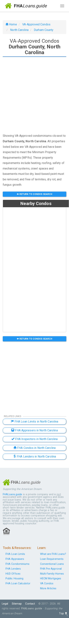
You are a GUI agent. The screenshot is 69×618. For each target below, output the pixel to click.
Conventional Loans (52, 564)
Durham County (43, 30)
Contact (30, 603)
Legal (5, 603)
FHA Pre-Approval (51, 568)
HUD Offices (13, 573)
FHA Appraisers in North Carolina (36, 430)
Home (12, 24)
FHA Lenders (13, 568)
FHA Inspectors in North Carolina (36, 439)
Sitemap (17, 603)
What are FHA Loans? (53, 554)
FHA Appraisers (15, 559)
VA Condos (47, 583)
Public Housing (14, 578)
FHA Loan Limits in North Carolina (36, 421)
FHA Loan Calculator (18, 583)
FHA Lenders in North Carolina (36, 456)
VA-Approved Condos (36, 24)
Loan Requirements (52, 559)
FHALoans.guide (12, 494)
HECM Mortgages (50, 578)
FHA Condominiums (18, 564)
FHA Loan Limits (15, 554)
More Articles (48, 588)
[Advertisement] (34, 95)
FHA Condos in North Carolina (36, 448)
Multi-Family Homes (52, 573)
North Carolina (19, 30)
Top (61, 613)
